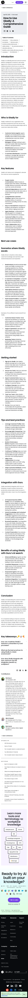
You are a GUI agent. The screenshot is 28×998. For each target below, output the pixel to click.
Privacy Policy (5, 995)
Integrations (4, 930)
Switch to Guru (4, 963)
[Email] (4, 31)
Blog (11, 940)
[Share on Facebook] (13, 31)
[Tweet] (10, 31)
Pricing (2, 922)
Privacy (23, 979)
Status (20, 927)
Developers (13, 933)
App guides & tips (15, 910)
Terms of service (7, 979)
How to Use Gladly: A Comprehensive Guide (12, 911)
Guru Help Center (21, 922)
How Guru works (3, 926)
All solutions (4, 937)
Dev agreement (16, 979)
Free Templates (5, 966)
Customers (13, 926)
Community (13, 937)
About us (3, 954)
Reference (7, 910)
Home (2, 910)
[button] (25, 2)
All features (3, 934)
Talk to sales (19, 2)
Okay (24, 994)
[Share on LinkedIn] (7, 31)
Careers (3, 951)
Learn (11, 922)
